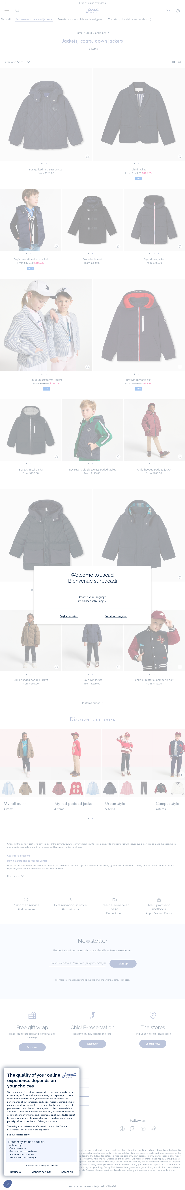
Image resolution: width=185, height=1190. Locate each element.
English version (69, 616)
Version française (116, 616)
